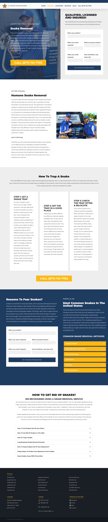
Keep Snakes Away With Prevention (30, 456)
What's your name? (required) (17, 339)
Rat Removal (10, 477)
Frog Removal (73, 485)
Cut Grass (68, 365)
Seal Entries (69, 359)
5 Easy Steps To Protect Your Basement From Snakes (35, 451)
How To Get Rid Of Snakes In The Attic (30, 433)
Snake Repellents (71, 370)
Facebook (74, 500)
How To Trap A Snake (24, 437)
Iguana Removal (11, 480)
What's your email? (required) (17, 349)
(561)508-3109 (44, 503)
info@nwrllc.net (44, 507)
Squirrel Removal (43, 482)
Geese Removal (11, 485)
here (52, 511)
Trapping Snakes (71, 343)
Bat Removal (41, 480)
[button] (85, 343)
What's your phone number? (92, 42)
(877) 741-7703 (44, 500)
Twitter (73, 503)
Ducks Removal (42, 485)
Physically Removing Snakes (75, 349)
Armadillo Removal (74, 487)
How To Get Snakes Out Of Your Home (30, 428)
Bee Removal (72, 480)
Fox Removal (41, 487)
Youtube (73, 508)
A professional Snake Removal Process (31, 442)
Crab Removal (11, 487)
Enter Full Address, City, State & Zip (42, 349)
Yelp (72, 505)
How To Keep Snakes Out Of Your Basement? (33, 447)
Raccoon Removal (74, 477)
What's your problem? (74, 33)
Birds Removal (73, 482)
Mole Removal (73, 490)
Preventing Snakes (72, 354)
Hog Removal (11, 490)
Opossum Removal (43, 477)
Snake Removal (11, 482)
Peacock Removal (43, 490)
